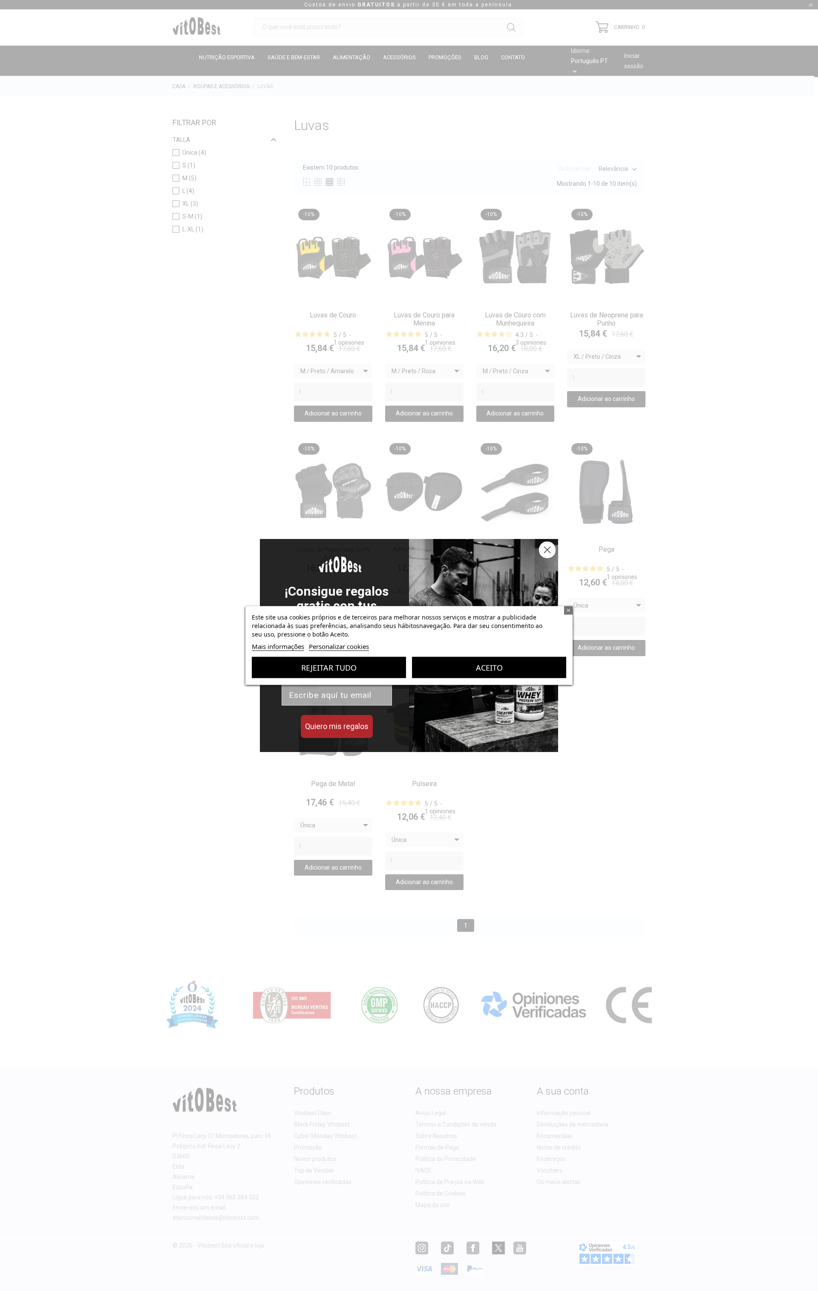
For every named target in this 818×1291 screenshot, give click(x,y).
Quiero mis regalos (337, 726)
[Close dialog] (547, 549)
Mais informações (278, 646)
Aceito (489, 668)
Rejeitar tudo (329, 668)
